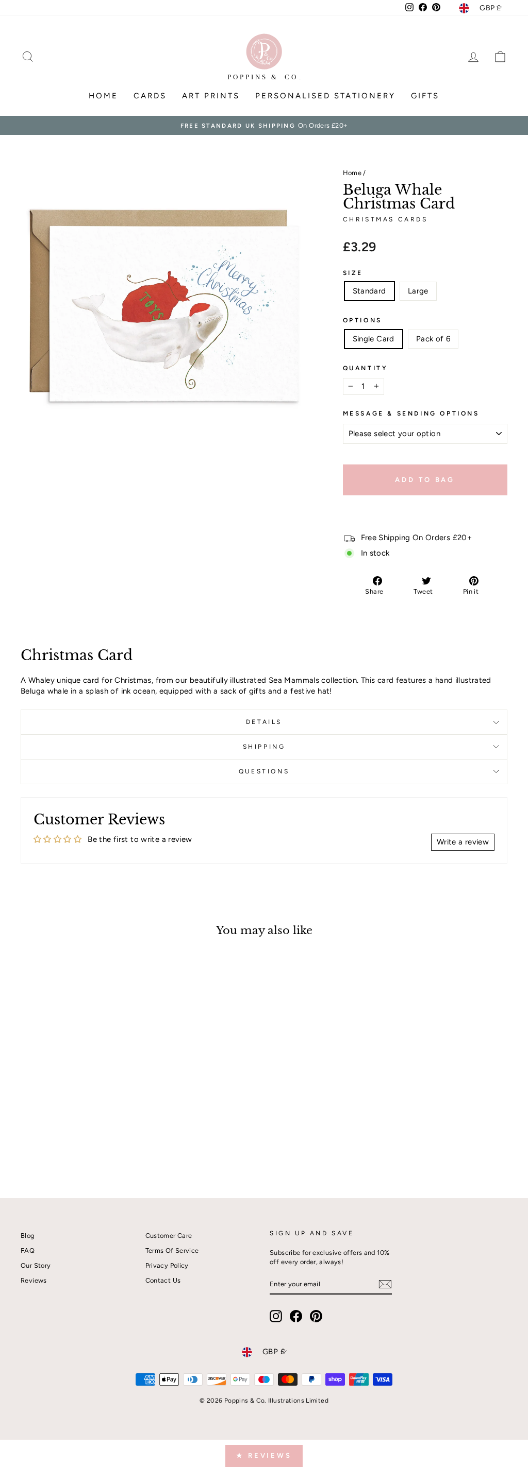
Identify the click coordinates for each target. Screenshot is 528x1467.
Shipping (264, 746)
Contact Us (163, 1280)
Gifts (425, 95)
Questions (264, 771)
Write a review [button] (463, 842)
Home (103, 95)
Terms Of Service (172, 1250)
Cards (150, 95)
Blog (28, 1235)
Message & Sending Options (411, 413)
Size (353, 273)
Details (264, 722)
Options (362, 320)
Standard (369, 291)
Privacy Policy (167, 1265)
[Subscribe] (385, 1284)
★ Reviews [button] (264, 1455)
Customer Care (168, 1235)
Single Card (373, 338)
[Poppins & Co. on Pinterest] (316, 1316)
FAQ (28, 1250)
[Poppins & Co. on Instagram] (276, 1316)
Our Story (36, 1265)
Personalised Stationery (325, 95)
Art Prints (211, 95)
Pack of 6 (433, 338)
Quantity (365, 368)
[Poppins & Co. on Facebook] (296, 1316)
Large (418, 291)
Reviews (34, 1280)
